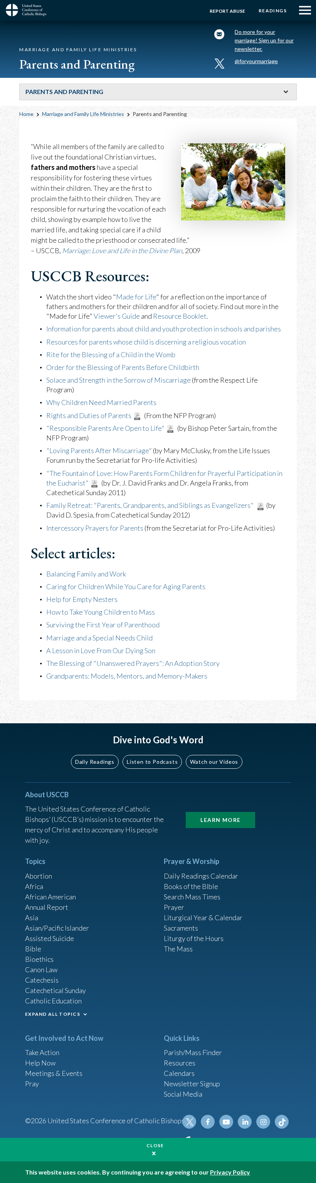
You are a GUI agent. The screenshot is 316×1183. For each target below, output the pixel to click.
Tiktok (282, 1122)
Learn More (220, 820)
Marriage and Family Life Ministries (83, 114)
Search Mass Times (192, 896)
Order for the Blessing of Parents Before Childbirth (122, 367)
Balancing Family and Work (86, 574)
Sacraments (181, 928)
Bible (33, 948)
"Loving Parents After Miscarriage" (99, 450)
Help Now (40, 1063)
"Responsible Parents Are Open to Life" (105, 428)
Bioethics (39, 959)
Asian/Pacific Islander (57, 928)
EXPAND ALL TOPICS (52, 1014)
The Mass (178, 948)
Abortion (38, 876)
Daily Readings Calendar (201, 876)
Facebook (208, 1122)
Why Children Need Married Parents (101, 402)
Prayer (174, 907)
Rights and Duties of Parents (88, 415)
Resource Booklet (180, 316)
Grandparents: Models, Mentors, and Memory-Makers (126, 676)
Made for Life (136, 296)
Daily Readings (94, 761)
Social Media (183, 1094)
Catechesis (42, 980)
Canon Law (41, 969)
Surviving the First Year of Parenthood (103, 624)
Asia (31, 917)
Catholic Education (53, 1000)
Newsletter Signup (192, 1083)
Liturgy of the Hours (194, 938)
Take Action (42, 1052)
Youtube (226, 1122)
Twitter (189, 1122)
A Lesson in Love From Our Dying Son (100, 650)
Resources (179, 1063)
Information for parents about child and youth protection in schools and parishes (163, 328)
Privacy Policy (230, 1172)
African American (50, 896)
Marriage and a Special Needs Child (99, 638)
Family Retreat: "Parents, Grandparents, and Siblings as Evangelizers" (150, 505)
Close (155, 1145)
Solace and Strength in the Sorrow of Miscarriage (118, 380)
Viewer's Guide (117, 316)
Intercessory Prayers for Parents (94, 528)
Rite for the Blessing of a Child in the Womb (110, 354)
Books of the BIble (191, 886)
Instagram (263, 1122)
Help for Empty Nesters (82, 599)
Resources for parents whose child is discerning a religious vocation (146, 342)
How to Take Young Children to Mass (100, 612)
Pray (32, 1083)
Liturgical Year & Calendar (203, 917)
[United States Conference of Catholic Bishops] (29, 10)
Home (26, 114)
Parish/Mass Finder (193, 1052)
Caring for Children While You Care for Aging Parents (125, 586)
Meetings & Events (53, 1073)
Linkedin (245, 1122)
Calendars (179, 1073)
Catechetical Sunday (55, 990)
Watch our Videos (214, 761)
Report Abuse (227, 11)
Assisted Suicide (49, 938)
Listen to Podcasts (152, 761)
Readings (273, 10)
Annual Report (46, 907)
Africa (34, 886)
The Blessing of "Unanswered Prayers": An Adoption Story (133, 663)
